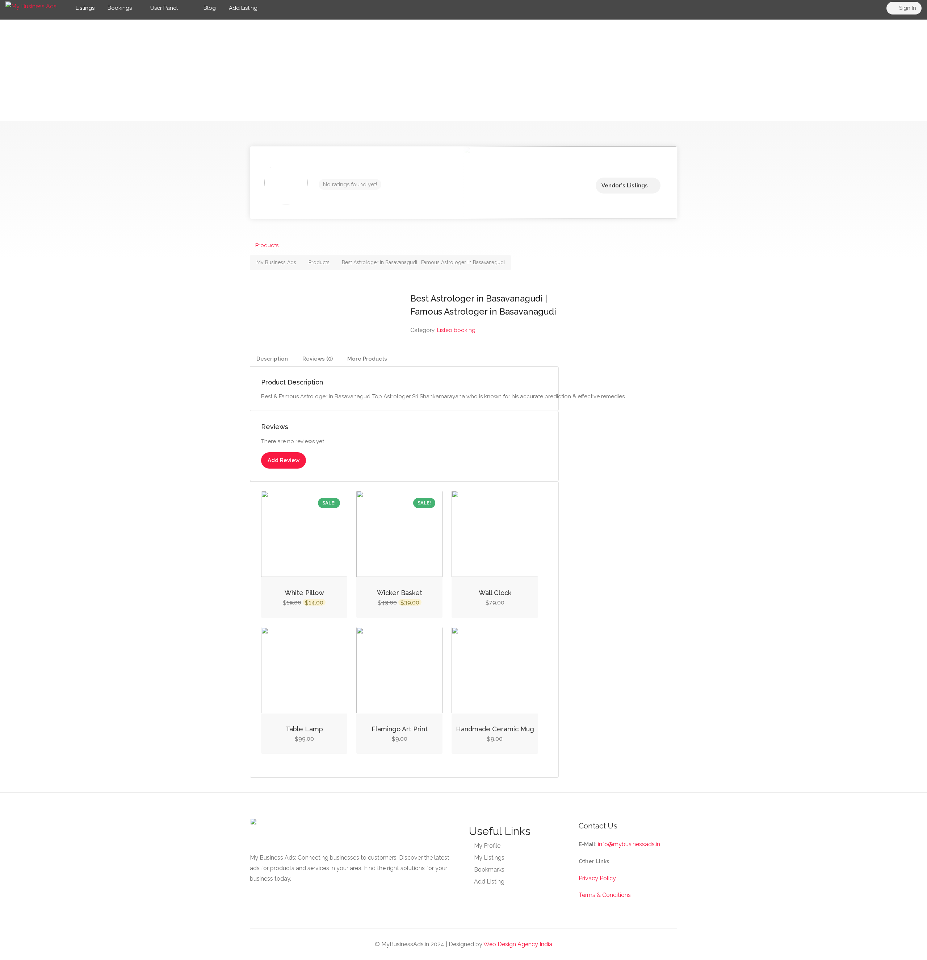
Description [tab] (272, 359)
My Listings (489, 857)
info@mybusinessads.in (629, 844)
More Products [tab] (367, 359)
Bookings (120, 8)
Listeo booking (456, 330)
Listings (85, 8)
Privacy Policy (597, 878)
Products (266, 245)
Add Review (283, 460)
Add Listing (243, 8)
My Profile (487, 845)
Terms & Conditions (605, 895)
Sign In (907, 8)
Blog (209, 8)
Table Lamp (304, 729)
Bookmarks (489, 869)
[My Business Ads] (30, 6)
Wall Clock (495, 593)
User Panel (164, 8)
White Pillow (304, 593)
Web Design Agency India (517, 944)
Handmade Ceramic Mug (495, 729)
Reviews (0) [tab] (317, 359)
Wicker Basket (399, 593)
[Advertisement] (463, 70)
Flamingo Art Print (400, 729)
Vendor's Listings (624, 185)
